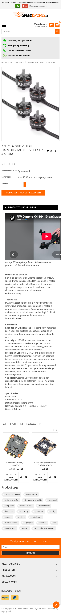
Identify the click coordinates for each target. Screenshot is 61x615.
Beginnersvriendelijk (33, 500)
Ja (18, 6)
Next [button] (56, 430)
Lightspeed (6, 611)
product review (11, 522)
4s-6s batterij (31, 494)
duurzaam (9, 511)
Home (4, 62)
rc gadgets (28, 522)
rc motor (42, 522)
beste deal (52, 500)
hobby (52, 511)
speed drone (10, 528)
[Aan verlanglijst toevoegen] (47, 151)
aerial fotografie (11, 500)
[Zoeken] (57, 31)
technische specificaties (44, 528)
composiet (9, 505)
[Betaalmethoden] (5, 597)
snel (54, 522)
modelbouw (36, 517)
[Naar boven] (56, 604)
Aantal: (4, 183)
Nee (25, 6)
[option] (15, 459)
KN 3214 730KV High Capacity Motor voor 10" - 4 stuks (32, 62)
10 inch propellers (12, 494)
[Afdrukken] (55, 151)
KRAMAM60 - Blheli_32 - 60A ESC (16, 463)
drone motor (44, 505)
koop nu (8, 517)
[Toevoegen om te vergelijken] (51, 151)
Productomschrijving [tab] (22, 207)
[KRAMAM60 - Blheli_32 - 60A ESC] (16, 446)
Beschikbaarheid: (8, 170)
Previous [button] (53, 430)
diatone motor (26, 505)
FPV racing (24, 511)
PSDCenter (41, 608)
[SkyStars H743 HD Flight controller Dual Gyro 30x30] (45, 446)
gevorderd (39, 511)
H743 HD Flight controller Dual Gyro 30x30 (45, 463)
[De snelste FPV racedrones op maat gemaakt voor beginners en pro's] (30, 15)
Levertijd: (6, 177)
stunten (25, 528)
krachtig (21, 517)
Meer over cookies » (38, 6)
